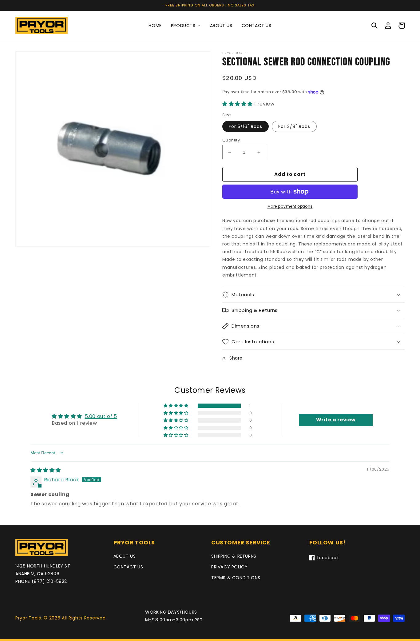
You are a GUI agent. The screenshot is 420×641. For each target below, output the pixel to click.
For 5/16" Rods (245, 126)
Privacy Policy (229, 567)
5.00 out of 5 (101, 416)
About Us (124, 556)
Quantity (231, 140)
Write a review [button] (336, 419)
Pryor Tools (28, 618)
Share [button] (236, 358)
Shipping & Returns (233, 556)
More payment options (290, 206)
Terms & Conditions (235, 578)
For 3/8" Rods (294, 126)
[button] (374, 25)
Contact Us (128, 567)
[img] (45, 470)
